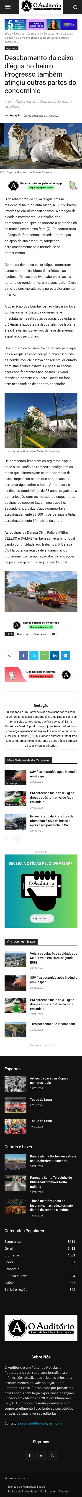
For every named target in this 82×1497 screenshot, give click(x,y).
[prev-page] (7, 839)
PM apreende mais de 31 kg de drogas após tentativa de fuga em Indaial (52, 797)
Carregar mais (39, 1045)
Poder (9, 827)
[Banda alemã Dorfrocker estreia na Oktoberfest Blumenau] (15, 1162)
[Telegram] (65, 655)
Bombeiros (40, 634)
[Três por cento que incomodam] (15, 1029)
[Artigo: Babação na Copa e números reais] (15, 1084)
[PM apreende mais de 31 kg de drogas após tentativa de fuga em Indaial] (15, 798)
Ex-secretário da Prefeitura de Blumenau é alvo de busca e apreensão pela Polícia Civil (52, 820)
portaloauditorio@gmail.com (40, 1423)
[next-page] (15, 839)
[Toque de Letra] (15, 1105)
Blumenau (23, 634)
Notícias (19, 33)
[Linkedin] (54, 655)
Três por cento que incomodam (53, 1024)
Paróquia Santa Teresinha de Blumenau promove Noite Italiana (51, 1182)
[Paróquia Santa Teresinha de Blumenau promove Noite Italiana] (15, 1183)
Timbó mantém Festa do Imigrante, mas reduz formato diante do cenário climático (51, 1205)
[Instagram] (40, 1455)
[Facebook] (23, 655)
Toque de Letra (41, 1099)
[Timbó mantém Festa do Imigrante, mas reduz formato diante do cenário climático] (15, 1206)
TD (53, 634)
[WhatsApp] (44, 655)
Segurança (34, 33)
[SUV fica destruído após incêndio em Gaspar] (15, 777)
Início (8, 33)
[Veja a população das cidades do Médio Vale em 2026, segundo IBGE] (15, 959)
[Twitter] (33, 655)
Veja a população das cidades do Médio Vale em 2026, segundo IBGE (53, 958)
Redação (15, 115)
